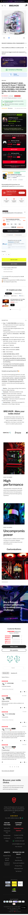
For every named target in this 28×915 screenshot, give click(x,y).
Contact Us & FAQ (18, 835)
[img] (5, 681)
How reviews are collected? (8, 770)
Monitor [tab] (8, 293)
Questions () (14, 673)
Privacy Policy (18, 865)
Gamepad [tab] (14, 295)
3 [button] (14, 766)
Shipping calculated (12, 97)
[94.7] (10, 659)
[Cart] (25, 5)
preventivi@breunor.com (18, 844)
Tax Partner (19, 871)
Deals (7, 841)
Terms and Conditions (18, 863)
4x (7, 224)
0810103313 (19, 838)
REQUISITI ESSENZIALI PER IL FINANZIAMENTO (13, 43)
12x (19, 224)
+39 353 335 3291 (19, 841)
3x (4, 224)
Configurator (7, 838)
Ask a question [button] (14, 650)
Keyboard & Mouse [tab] (17, 293)
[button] (14, 220)
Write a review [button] (14, 646)
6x (11, 224)
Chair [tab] (21, 295)
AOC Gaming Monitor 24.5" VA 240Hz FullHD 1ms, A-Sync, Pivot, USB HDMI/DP (17, 300)
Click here (12, 390)
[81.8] (17, 659)
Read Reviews (18, 860)
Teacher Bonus (7, 855)
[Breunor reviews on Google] (20, 818)
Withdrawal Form (18, 868)
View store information (8, 271)
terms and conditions (19, 186)
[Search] (5, 5)
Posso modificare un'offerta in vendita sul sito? (13, 47)
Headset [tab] (6, 295)
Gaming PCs (7, 828)
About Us (18, 857)
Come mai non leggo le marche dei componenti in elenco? (13, 52)
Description (5, 320)
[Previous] (4, 37)
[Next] (23, 37)
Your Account (18, 846)
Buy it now (14, 263)
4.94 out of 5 (18, 631)
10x (15, 224)
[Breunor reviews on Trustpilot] (22, 818)
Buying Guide (7, 835)
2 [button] (12, 766)
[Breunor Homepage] (14, 801)
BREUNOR (4, 80)
